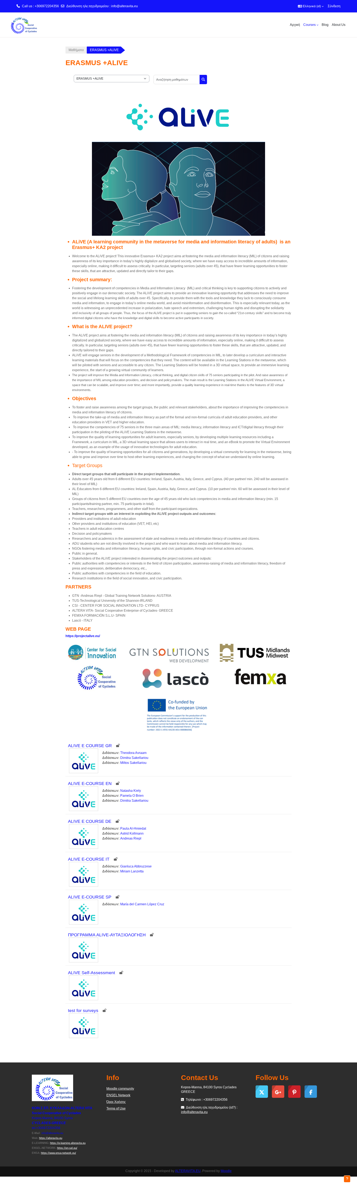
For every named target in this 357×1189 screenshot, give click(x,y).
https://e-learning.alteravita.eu (68, 1143)
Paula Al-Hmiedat (133, 828)
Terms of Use (116, 1108)
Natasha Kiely (130, 790)
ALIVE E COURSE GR (90, 745)
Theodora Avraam (133, 753)
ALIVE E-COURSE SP (89, 897)
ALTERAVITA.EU (188, 1171)
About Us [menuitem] (338, 24)
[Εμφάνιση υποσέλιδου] (347, 1178)
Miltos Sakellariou (133, 762)
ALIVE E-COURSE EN (90, 783)
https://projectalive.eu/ (82, 636)
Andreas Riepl (130, 838)
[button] (310, 6)
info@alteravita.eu (124, 6)
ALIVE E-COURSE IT (88, 859)
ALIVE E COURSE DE (89, 821)
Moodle (226, 1171)
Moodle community (120, 1088)
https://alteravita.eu (50, 1138)
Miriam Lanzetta (132, 871)
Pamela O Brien (132, 795)
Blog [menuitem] (325, 24)
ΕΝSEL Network (118, 1095)
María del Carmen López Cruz (142, 904)
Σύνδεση (334, 6)
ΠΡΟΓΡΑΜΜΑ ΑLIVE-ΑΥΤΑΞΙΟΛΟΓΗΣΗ (107, 934)
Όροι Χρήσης (116, 1102)
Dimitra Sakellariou (134, 758)
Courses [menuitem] (309, 24)
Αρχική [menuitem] (295, 24)
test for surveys (83, 1010)
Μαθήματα (76, 50)
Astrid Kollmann (132, 833)
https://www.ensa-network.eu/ (58, 1152)
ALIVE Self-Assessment (91, 972)
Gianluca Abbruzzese (136, 866)
